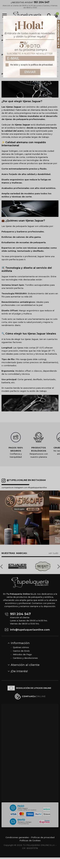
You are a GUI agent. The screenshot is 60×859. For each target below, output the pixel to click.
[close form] (56, 16)
